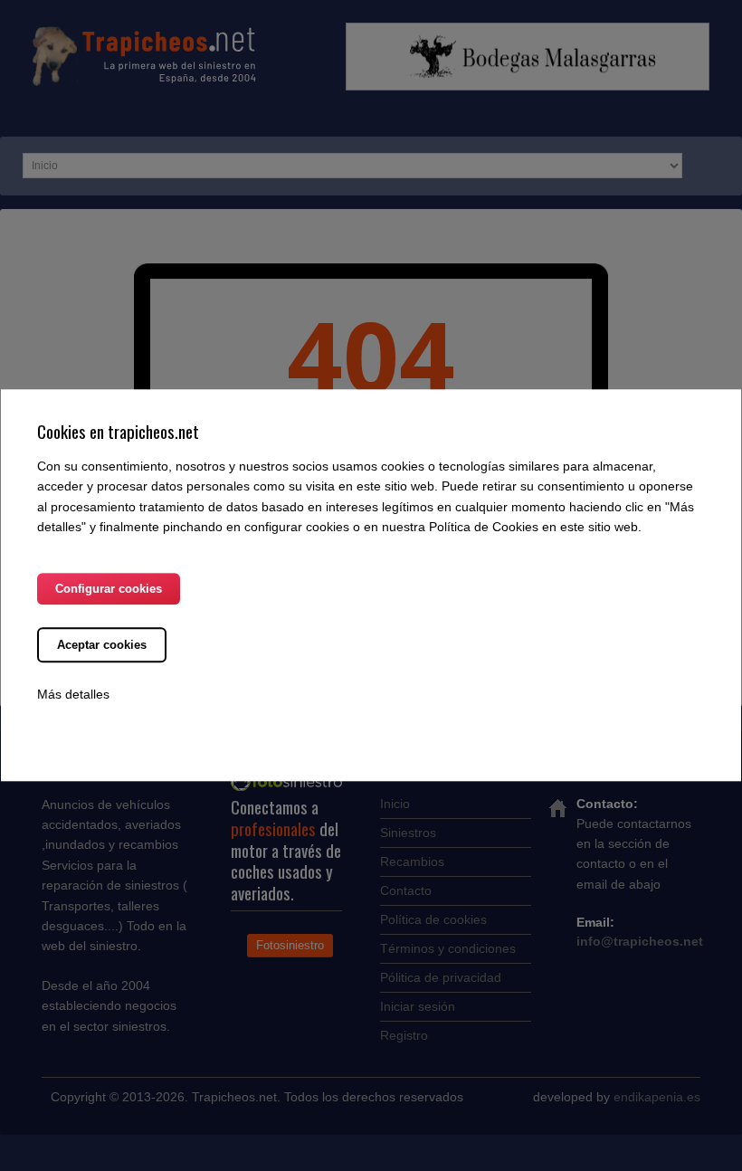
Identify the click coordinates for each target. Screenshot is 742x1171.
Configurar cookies (108, 589)
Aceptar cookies (102, 645)
